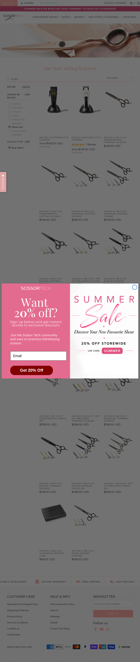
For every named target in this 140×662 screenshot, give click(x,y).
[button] (3, 182)
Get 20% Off (31, 370)
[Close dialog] (134, 287)
